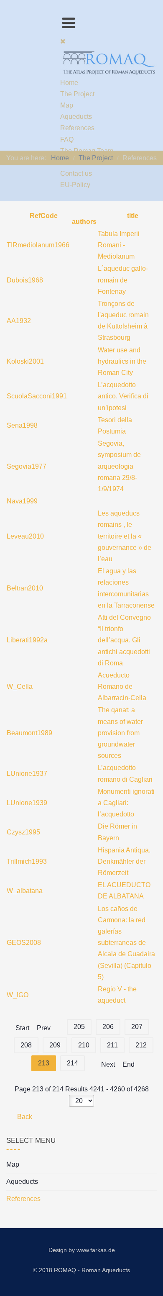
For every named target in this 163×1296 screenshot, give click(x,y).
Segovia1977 (26, 466)
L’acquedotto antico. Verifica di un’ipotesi (123, 396)
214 (72, 1063)
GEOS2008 (24, 942)
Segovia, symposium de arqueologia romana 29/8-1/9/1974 (119, 466)
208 (26, 1045)
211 (112, 1045)
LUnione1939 (27, 802)
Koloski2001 (25, 361)
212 (141, 1045)
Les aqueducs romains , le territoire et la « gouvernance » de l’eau (124, 536)
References (23, 1198)
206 (108, 1026)
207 (137, 1026)
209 (55, 1045)
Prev (44, 1028)
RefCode (42, 215)
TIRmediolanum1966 (38, 245)
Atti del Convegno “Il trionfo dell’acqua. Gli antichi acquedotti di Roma (124, 640)
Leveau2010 (25, 536)
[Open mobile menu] (68, 22)
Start (22, 1028)
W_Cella (20, 686)
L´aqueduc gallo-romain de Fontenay (123, 280)
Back (23, 1116)
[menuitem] (69, 82)
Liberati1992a (27, 640)
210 (83, 1045)
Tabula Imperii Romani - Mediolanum (119, 245)
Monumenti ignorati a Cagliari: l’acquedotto (126, 803)
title (131, 215)
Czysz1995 (23, 832)
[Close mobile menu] (63, 41)
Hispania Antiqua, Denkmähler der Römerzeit (124, 861)
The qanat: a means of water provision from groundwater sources (120, 732)
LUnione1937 (27, 773)
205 (79, 1026)
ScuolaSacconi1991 (37, 396)
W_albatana (25, 890)
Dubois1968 (25, 280)
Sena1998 (22, 425)
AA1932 (19, 320)
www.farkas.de (95, 1250)
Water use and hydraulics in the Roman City (122, 361)
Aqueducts (22, 1181)
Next (108, 1064)
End (128, 1064)
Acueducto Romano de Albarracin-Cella (122, 686)
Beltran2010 (25, 588)
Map (12, 1164)
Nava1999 (22, 501)
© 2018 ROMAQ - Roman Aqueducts (81, 1270)
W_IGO (17, 994)
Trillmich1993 (27, 861)
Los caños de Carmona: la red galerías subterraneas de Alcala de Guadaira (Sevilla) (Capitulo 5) (126, 942)
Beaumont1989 (29, 733)
